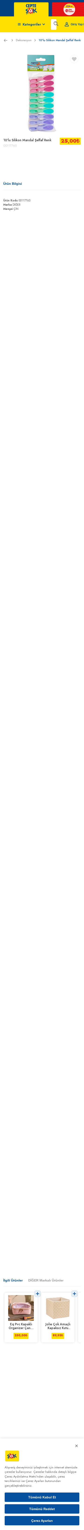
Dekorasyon (24, 40)
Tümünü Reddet (42, 1509)
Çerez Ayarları (42, 1521)
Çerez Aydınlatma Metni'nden (24, 1476)
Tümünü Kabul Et (42, 1497)
